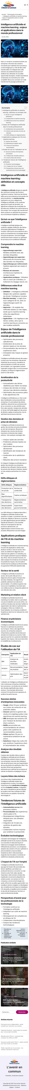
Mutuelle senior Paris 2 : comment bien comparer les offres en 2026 (12, 1037)
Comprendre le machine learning (15, 118)
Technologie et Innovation (10, 954)
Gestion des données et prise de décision (15, 132)
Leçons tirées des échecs (13, 157)
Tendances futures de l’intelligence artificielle (14, 161)
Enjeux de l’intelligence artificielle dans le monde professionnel (14, 126)
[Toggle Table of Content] (25, 108)
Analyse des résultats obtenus (15, 155)
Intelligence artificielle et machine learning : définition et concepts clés (14, 111)
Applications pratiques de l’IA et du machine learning (14, 138)
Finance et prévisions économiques (12, 146)
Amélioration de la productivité (15, 129)
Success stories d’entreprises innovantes (14, 152)
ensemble (6, 961)
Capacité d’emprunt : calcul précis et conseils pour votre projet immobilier (14, 1031)
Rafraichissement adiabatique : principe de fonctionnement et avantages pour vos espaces (14, 981)
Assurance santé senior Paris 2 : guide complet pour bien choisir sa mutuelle (14, 1042)
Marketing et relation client (14, 143)
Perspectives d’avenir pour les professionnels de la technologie (15, 169)
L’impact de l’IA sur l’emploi (14, 166)
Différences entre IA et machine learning (15, 121)
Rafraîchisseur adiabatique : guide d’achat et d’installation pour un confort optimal (13, 960)
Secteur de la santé (11, 141)
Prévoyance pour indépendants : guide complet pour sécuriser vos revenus (12, 1025)
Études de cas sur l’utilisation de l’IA (15, 149)
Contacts (17, 1087)
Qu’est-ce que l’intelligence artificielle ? (14, 115)
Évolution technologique (13, 164)
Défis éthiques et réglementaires (15, 135)
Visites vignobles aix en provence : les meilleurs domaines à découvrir (12, 1048)
